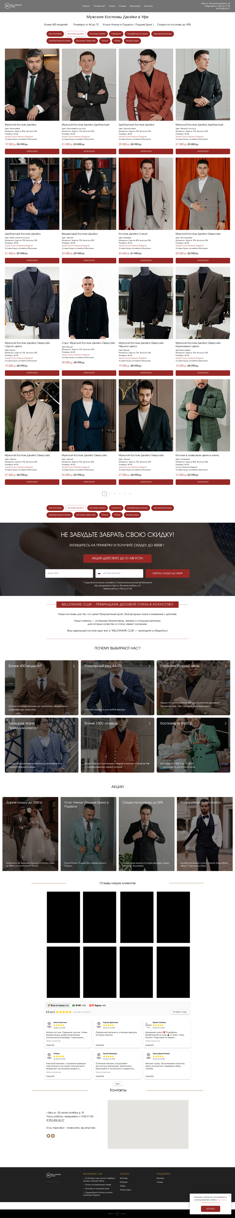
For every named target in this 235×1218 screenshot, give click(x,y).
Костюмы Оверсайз (86, 41)
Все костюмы (55, 34)
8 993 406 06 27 (55, 1120)
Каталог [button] (86, 6)
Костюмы (124, 1178)
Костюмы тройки (98, 34)
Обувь (117, 41)
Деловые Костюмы (163, 34)
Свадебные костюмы (137, 34)
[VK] (53, 1136)
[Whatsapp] (48, 1136)
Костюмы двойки (75, 34)
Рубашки (124, 1182)
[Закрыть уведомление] (229, 1195)
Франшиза (135, 6)
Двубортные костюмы (59, 41)
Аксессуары (132, 41)
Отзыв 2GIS (50, 1045)
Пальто (104, 41)
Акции (112, 6)
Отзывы (122, 6)
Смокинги (116, 34)
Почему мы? (99, 6)
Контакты (148, 6)
